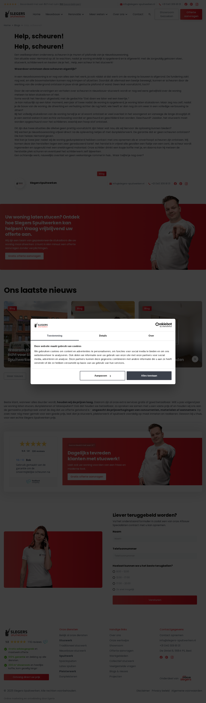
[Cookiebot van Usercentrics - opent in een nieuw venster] (158, 325)
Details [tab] (103, 335)
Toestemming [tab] (54, 335)
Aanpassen (100, 375)
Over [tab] (151, 335)
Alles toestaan (149, 375)
